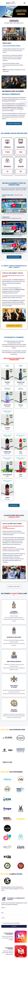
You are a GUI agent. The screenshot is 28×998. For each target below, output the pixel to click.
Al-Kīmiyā (15, 300)
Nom (2, 912)
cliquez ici (22, 213)
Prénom (3, 907)
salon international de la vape (9, 107)
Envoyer (14, 926)
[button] (24, 3)
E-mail (2, 917)
